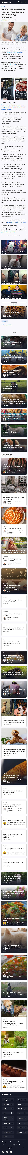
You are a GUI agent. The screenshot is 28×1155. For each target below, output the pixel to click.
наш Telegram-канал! (8, 232)
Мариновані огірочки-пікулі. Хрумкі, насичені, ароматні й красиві (12, 805)
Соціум (3, 6)
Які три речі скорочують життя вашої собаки (13, 1053)
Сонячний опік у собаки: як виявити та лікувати (13, 863)
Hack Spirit (12, 64)
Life (11, 324)
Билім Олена (4, 20)
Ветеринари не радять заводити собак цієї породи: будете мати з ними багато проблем (14, 751)
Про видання (5, 1141)
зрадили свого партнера (14, 52)
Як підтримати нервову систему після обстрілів (13, 498)
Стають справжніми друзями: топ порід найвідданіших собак (13, 791)
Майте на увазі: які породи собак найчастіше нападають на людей (11, 642)
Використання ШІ (20, 1148)
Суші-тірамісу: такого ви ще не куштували (13, 1082)
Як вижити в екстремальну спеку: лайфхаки (12, 559)
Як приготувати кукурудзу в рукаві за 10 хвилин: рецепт (13, 849)
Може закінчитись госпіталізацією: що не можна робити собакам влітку (13, 1023)
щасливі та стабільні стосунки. (16, 222)
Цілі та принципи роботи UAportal (9, 1144)
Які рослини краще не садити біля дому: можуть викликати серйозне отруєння (13, 628)
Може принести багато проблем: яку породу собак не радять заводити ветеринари (12, 836)
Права (20, 1144)
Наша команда (21, 1141)
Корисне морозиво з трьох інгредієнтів (13, 820)
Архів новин (13, 1141)
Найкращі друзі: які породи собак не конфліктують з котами (12, 600)
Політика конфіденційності (8, 1148)
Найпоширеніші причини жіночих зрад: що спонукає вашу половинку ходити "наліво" (13, 107)
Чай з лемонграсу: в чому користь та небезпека (12, 614)
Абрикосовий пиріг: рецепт (12, 528)
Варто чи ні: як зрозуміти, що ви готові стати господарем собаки (14, 721)
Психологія (4, 321)
